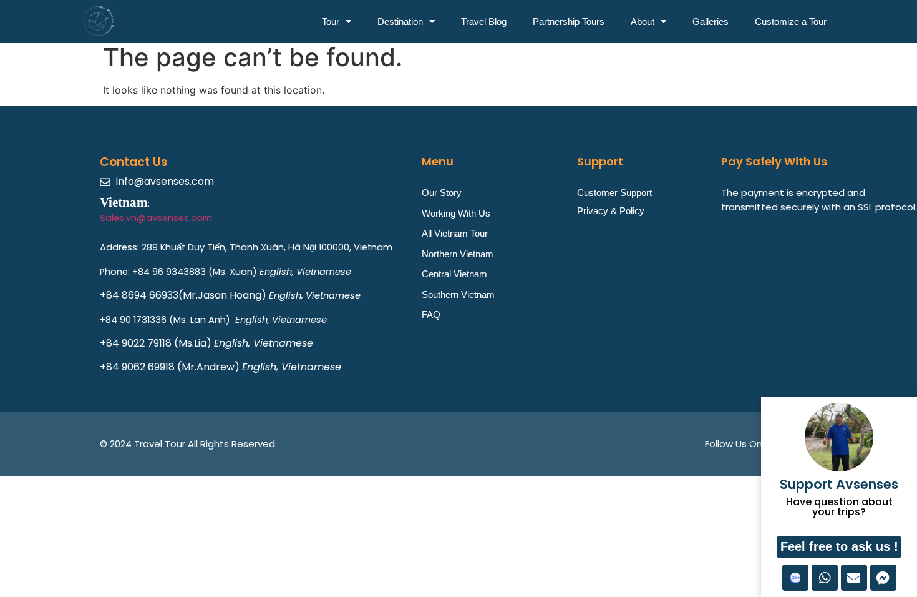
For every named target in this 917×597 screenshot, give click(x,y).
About (642, 21)
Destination (400, 21)
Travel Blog (484, 21)
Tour (330, 21)
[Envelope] (854, 578)
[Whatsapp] (825, 578)
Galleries (710, 21)
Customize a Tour (791, 21)
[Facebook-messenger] (883, 578)
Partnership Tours (568, 21)
